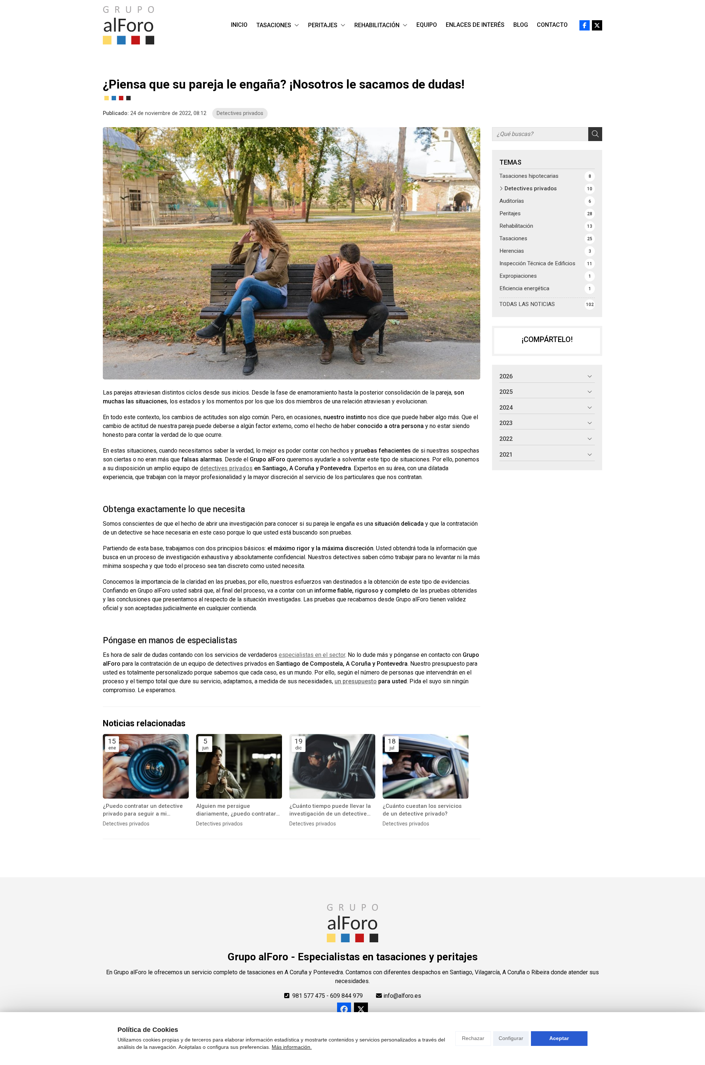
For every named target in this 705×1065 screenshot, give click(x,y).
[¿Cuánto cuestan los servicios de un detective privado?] (426, 766)
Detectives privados (240, 113)
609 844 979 (346, 995)
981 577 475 (308, 995)
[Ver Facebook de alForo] (584, 25)
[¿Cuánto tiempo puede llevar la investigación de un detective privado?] (332, 766)
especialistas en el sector (312, 654)
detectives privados (226, 468)
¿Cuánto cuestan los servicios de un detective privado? (422, 810)
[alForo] (128, 25)
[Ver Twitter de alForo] (597, 25)
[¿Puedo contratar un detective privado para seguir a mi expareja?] (146, 766)
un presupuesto (356, 681)
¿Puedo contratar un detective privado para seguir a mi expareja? (143, 810)
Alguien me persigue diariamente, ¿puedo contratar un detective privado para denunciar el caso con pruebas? (238, 810)
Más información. (292, 1047)
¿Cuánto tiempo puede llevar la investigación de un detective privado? (330, 810)
